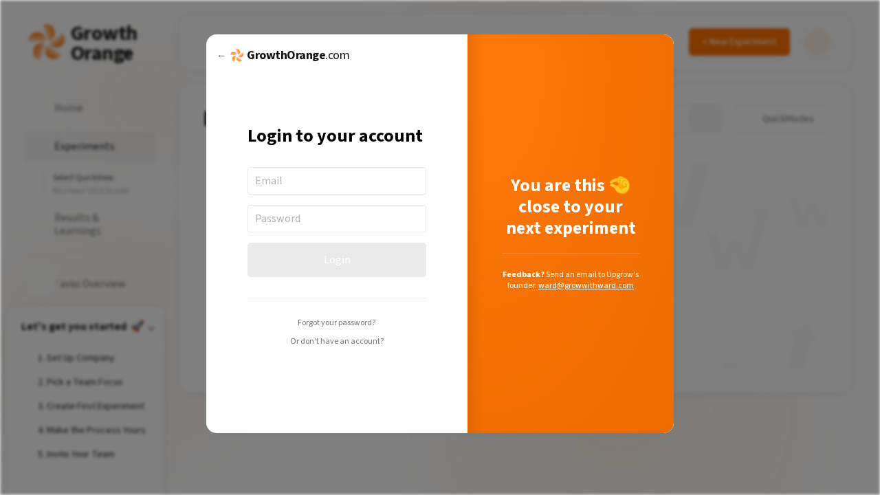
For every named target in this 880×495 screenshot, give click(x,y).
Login (337, 259)
